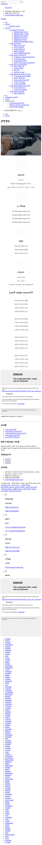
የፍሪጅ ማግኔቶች (19, 78)
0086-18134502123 (12, 507)
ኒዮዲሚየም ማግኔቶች (16, 30)
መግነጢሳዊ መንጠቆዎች (21, 80)
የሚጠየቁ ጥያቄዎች (11, 97)
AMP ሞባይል (25, 485)
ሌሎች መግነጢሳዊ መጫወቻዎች (24, 63)
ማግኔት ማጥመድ (19, 82)
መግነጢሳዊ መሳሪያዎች (16, 91)
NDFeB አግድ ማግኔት (21, 36)
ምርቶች (7, 28)
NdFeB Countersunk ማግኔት (23, 41)
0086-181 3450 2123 (12, 547)
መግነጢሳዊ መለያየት (20, 89)
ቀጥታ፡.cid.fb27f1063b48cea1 (15, 531)
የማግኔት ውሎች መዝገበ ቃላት (19, 105)
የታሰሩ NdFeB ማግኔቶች (22, 53)
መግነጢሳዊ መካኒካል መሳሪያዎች (19, 86)
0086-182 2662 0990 (12, 551)
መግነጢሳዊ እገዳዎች (20, 61)
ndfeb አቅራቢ (17, 489)
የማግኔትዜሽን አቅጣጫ (16, 103)
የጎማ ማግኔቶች (19, 47)
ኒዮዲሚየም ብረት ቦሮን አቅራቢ (11, 491)
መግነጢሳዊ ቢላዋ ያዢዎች (22, 76)
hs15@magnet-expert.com (14, 15)
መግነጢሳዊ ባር (18, 68)
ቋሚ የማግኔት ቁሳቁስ (16, 107)
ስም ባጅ (16, 70)
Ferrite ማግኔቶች (19, 49)
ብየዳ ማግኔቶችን (19, 93)
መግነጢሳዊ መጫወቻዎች (17, 55)
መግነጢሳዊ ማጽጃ (20, 84)
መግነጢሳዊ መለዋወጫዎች (18, 64)
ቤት (6, 22)
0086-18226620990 (12, 511)
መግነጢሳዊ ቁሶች (15, 43)
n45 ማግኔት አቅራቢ (29, 489)
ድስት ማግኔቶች (19, 66)
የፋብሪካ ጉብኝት (14, 26)
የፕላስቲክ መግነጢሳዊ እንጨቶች (24, 57)
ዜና (6, 95)
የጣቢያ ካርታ (16, 485)
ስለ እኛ (7, 24)
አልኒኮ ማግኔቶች (19, 51)
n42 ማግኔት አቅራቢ (7, 487)
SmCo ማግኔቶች (19, 45)
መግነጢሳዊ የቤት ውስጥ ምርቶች (19, 74)
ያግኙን (7, 99)
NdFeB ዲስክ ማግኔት (21, 32)
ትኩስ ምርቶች (5, 485)
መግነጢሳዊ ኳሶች (19, 59)
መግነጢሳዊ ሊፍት (19, 88)
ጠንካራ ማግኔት (20, 487)
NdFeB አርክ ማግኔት (20, 38)
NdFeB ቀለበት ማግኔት (21, 34)
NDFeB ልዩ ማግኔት (20, 40)
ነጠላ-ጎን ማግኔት (19, 72)
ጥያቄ (2, 450)
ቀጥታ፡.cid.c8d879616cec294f (15, 527)
